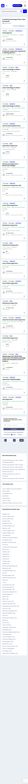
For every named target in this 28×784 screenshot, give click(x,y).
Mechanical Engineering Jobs (9, 566)
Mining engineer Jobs (7, 641)
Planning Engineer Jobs (8, 575)
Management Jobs (7, 523)
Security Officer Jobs (7, 519)
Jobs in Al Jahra (6, 500)
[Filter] (21, 11)
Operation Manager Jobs (8, 613)
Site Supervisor (7, 399)
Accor (7, 213)
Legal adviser (5, 554)
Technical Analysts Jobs (8, 589)
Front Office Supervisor (10, 205)
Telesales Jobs (6, 552)
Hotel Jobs (5, 544)
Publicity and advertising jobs (9, 537)
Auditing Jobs (5, 556)
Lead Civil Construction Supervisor (13, 320)
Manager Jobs (6, 514)
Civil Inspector (7, 33)
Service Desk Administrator (11, 126)
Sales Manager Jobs (7, 594)
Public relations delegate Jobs (10, 653)
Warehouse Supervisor (10, 225)
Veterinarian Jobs (6, 634)
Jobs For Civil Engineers (8, 648)
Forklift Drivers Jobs (7, 644)
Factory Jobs (5, 622)
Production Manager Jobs (9, 639)
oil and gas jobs (6, 535)
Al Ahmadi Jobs (6, 498)
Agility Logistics (10, 114)
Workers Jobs (5, 563)
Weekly (20, 434)
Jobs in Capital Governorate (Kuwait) (12, 489)
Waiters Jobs (5, 549)
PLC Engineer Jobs (7, 651)
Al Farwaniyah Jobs (7, 493)
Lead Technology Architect (11, 69)
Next (21, 440)
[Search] (25, 11)
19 (17, 440)
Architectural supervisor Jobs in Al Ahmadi (13, 478)
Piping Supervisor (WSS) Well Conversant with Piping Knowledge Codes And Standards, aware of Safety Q (13, 358)
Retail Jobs (5, 620)
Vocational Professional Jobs (9, 547)
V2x (7, 193)
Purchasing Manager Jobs (9, 570)
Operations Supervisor (9, 146)
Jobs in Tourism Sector (8, 516)
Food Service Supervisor (10, 245)
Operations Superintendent (11, 379)
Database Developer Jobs (9, 577)
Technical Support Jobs (8, 636)
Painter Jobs (5, 596)
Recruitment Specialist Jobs (9, 592)
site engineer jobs (6, 629)
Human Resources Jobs (8, 585)
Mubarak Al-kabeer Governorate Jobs (12, 503)
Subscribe (14, 429)
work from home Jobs (8, 601)
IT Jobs (4, 582)
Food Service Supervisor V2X (11, 185)
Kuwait (24, 2)
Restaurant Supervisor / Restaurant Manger (10, 164)
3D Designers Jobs (7, 540)
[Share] (24, 44)
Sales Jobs (5, 580)
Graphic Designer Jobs (8, 533)
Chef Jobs (5, 615)
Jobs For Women (6, 625)
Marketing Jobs (6, 521)
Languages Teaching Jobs (9, 627)
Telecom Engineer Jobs (8, 530)
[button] (7, 5)
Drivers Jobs (5, 599)
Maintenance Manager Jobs (9, 611)
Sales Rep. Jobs (6, 528)
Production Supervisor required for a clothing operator (14, 52)
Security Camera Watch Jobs (10, 646)
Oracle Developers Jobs (8, 526)
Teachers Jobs (6, 561)
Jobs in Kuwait (6, 491)
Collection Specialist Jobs (9, 603)
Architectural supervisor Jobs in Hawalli (12, 467)
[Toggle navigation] (25, 5)
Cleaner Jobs (5, 559)
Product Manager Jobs (8, 587)
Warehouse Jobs (6, 568)
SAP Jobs (4, 573)
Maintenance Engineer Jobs (9, 618)
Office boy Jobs (6, 608)
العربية (19, 2)
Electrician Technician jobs (9, 542)
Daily (14, 434)
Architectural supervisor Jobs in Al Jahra (12, 464)
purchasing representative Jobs (10, 606)
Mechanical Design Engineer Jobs (11, 632)
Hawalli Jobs (5, 496)
